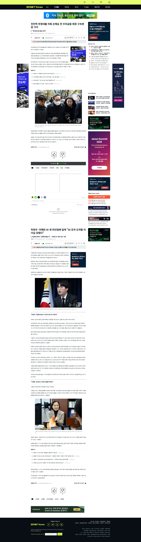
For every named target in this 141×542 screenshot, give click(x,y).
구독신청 (59, 534)
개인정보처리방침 (83, 523)
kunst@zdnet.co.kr (44, 147)
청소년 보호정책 (96, 523)
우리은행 (52, 168)
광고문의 (97, 521)
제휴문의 (108, 521)
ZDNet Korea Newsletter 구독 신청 (37, 534)
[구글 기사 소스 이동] (69, 38)
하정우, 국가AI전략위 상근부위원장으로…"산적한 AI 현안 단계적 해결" (50, 459)
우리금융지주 (45, 168)
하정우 (37, 499)
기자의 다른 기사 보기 (79, 147)
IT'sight (86, 7)
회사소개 (92, 521)
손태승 (37, 168)
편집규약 (77, 523)
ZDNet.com (38, 531)
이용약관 (90, 523)
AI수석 (57, 499)
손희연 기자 (37, 38)
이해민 (43, 499)
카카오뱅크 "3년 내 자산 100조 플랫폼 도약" (44, 80)
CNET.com (33, 531)
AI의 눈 (76, 7)
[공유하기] (76, 38)
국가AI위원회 (50, 499)
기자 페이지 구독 (50, 37)
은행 (57, 168)
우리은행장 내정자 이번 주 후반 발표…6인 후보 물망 (46, 77)
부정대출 (67, 168)
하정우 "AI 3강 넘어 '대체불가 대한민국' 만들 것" (45, 453)
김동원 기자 (37, 243)
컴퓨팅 (32, 239)
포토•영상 (107, 7)
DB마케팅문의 (103, 521)
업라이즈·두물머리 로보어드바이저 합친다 (43, 73)
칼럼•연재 (97, 7)
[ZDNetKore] (36, 4)
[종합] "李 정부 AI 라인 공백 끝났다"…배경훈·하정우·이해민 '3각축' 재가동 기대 (53, 456)
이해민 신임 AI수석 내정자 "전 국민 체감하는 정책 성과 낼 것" (48, 463)
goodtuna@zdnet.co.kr (45, 483)
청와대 (62, 499)
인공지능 (67, 7)
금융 (32, 33)
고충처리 (102, 523)
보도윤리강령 (107, 523)
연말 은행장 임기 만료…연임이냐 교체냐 (43, 84)
